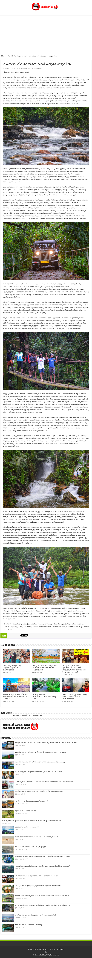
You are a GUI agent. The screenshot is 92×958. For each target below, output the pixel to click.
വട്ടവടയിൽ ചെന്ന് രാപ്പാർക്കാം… (26, 811)
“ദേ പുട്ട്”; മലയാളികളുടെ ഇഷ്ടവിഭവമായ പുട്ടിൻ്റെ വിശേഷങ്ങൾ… (39, 885)
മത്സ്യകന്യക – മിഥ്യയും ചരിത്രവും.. (29, 925)
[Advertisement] (46, 35)
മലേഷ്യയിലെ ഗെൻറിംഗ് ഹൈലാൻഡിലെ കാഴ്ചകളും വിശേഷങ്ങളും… (41, 762)
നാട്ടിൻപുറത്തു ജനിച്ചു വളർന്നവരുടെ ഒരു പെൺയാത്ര (12, 667)
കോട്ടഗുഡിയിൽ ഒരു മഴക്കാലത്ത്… (27, 827)
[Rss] (46, 952)
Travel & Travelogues (15, 56)
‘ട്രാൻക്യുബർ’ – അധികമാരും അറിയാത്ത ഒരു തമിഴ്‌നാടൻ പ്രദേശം (16, 696)
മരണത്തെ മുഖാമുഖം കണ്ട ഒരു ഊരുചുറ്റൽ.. (31, 846)
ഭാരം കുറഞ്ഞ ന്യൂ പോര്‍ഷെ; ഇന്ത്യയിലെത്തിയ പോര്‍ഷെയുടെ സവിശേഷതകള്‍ (31, 820)
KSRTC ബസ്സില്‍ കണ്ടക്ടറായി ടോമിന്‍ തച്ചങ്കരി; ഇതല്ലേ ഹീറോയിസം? (39, 772)
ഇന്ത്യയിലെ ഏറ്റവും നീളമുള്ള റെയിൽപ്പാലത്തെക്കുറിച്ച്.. (35, 915)
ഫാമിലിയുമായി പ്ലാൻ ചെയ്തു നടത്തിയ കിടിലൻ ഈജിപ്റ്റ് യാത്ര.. (40, 791)
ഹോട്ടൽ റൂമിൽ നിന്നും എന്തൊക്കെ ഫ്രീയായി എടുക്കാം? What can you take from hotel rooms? (74, 668)
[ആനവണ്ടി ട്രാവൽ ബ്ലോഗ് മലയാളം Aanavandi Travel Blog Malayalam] (46, 6)
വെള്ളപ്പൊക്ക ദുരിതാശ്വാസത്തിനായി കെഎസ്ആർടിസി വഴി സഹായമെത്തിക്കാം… (45, 781)
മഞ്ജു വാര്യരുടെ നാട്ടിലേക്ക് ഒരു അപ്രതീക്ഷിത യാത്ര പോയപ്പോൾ (44, 667)
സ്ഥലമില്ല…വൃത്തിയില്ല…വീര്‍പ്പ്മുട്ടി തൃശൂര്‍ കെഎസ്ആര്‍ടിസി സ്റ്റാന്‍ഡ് (42, 866)
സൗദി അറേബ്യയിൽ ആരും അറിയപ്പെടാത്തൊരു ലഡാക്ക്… (37, 837)
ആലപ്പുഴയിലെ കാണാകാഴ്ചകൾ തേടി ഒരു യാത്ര (44, 696)
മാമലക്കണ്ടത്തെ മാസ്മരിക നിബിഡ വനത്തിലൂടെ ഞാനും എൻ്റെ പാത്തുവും (42, 895)
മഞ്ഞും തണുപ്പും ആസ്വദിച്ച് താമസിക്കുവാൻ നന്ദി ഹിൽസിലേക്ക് (74, 696)
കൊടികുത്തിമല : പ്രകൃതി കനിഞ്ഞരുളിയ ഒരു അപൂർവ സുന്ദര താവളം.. (41, 752)
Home (4, 56)
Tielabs (61, 949)
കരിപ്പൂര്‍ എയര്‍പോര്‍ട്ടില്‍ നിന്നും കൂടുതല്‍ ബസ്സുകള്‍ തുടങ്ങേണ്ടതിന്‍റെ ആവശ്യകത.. (46, 742)
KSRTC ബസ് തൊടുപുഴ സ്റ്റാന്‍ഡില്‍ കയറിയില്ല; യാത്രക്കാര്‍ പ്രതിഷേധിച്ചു (42, 905)
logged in (25, 715)
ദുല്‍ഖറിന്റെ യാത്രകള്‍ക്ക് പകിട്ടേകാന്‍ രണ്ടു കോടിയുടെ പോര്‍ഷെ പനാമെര (42, 856)
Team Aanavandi (42, 949)
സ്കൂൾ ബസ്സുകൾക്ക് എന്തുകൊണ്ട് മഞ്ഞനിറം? (31, 801)
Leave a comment (24, 68)
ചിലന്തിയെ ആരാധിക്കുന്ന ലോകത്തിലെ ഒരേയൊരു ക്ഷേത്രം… (37, 876)
